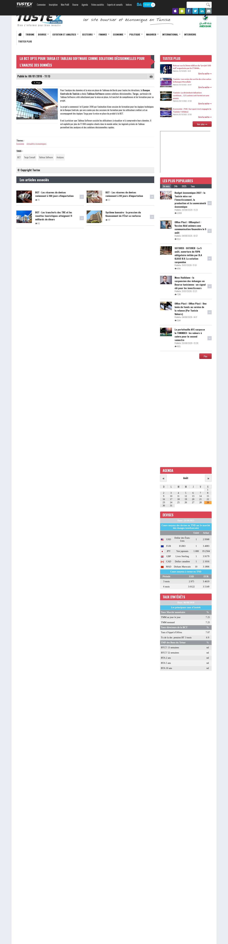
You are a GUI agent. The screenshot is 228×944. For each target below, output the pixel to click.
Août (185, 478)
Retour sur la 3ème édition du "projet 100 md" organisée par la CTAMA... (192, 67)
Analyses (60, 157)
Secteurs (87, 34)
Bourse (75, 4)
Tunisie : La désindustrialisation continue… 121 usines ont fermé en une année (191, 95)
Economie (118, 34)
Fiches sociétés (97, 4)
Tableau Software (46, 157)
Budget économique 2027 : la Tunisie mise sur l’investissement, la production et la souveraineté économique (190, 199)
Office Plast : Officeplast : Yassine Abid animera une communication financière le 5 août (190, 227)
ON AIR (147, 4)
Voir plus (201, 124)
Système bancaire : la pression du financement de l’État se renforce (123, 213)
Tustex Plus (25, 41)
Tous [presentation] (193, 186)
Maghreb (151, 34)
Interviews (190, 34)
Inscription (53, 4)
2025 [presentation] (184, 186)
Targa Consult (29, 157)
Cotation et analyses (64, 34)
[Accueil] (39, 20)
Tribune (30, 34)
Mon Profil (65, 4)
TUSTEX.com (24, 4)
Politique (135, 34)
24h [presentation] (175, 186)
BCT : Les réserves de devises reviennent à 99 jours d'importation (124, 194)
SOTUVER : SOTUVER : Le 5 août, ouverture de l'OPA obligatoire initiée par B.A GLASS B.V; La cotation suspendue (188, 255)
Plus (205, 356)
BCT (19, 157)
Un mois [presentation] (166, 186)
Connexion (41, 4)
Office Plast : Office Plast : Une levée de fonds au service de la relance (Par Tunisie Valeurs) (190, 309)
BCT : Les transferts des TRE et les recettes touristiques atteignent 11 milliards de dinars (53, 215)
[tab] (166, 186)
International (170, 34)
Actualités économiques (36, 143)
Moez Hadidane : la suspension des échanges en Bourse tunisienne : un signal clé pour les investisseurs (190, 283)
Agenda (85, 4)
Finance (103, 34)
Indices (129, 4)
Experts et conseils (115, 4)
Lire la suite (204, 73)
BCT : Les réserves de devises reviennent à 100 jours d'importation (54, 194)
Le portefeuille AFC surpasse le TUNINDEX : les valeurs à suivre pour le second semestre (190, 335)
